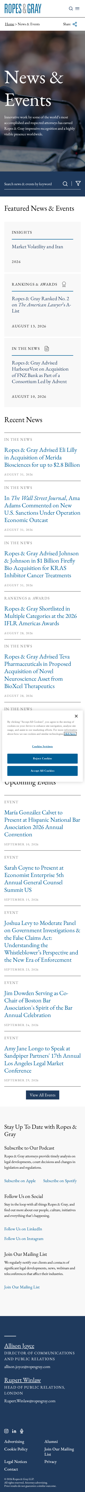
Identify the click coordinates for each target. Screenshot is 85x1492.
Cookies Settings (42, 746)
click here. (70, 733)
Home (9, 23)
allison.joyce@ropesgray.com (27, 1366)
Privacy (50, 1461)
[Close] (76, 716)
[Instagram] (6, 1432)
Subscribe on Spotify (60, 1180)
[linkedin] (14, 1432)
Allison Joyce (19, 1346)
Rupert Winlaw (22, 1380)
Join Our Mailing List (22, 1287)
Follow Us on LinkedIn (23, 1228)
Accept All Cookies (42, 770)
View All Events (42, 1095)
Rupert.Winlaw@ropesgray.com (29, 1400)
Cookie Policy (16, 1449)
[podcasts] (21, 1432)
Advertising (14, 1441)
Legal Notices (15, 1461)
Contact (11, 1469)
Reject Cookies (42, 758)
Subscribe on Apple (20, 1180)
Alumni (51, 1441)
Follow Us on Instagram (23, 1238)
